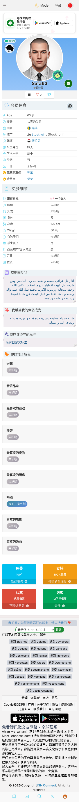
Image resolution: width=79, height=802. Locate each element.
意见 (55, 698)
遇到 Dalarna (38, 641)
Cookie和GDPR (14, 704)
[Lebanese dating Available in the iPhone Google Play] (54, 715)
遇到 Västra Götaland (39, 690)
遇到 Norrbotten (18, 662)
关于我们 (43, 704)
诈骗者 (35, 698)
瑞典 (35, 128)
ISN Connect (46, 785)
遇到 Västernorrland (27, 683)
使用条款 (67, 704)
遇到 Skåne (15, 669)
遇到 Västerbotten (60, 676)
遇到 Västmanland (53, 683)
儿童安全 (24, 709)
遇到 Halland (38, 648)
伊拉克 (36, 140)
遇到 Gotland (19, 648)
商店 (46, 698)
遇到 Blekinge (19, 641)
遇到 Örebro (38, 662)
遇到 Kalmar (39, 655)
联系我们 (39, 709)
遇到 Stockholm (61, 669)
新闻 (25, 698)
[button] (4, 5)
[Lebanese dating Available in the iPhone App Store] (25, 715)
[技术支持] (65, 796)
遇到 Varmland (36, 676)
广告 (31, 704)
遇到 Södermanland (37, 669)
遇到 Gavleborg (59, 641)
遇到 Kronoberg (59, 655)
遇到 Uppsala (17, 676)
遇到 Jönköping (19, 655)
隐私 (55, 704)
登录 (58, 5)
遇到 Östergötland (60, 662)
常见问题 (54, 709)
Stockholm (39, 134)
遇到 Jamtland (58, 648)
